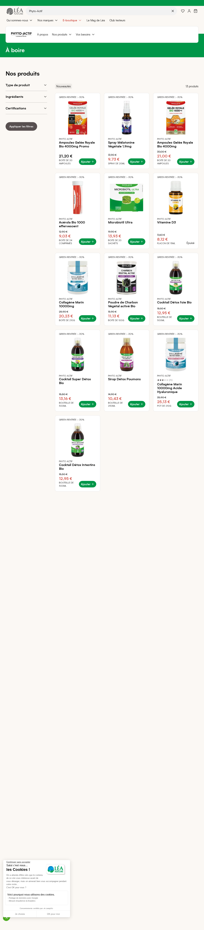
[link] (183, 11)
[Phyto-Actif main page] (21, 34)
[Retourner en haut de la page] (194, 494)
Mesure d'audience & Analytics (22, 901)
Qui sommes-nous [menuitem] (17, 20)
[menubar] (102, 20)
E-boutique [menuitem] (70, 20)
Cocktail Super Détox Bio (75, 381)
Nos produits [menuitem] (59, 34)
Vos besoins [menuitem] (83, 34)
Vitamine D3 (166, 222)
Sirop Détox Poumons (124, 379)
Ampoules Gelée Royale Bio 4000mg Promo (77, 144)
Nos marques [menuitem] (45, 20)
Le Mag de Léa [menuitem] (96, 20)
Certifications (16, 108)
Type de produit (18, 85)
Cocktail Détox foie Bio (174, 302)
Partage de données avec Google (23, 898)
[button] (7, 917)
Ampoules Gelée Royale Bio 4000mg (175, 144)
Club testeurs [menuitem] (117, 20)
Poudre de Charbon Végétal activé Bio (123, 304)
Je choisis (20, 914)
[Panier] (195, 11)
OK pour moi (53, 914)
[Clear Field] (172, 11)
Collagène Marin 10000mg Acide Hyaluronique (169, 388)
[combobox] (101, 11)
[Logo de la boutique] (15, 11)
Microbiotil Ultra (120, 222)
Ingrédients (14, 97)
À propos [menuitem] (42, 34)
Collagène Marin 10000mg (71, 304)
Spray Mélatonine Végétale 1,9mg (121, 144)
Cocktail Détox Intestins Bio (77, 467)
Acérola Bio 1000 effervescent (72, 224)
